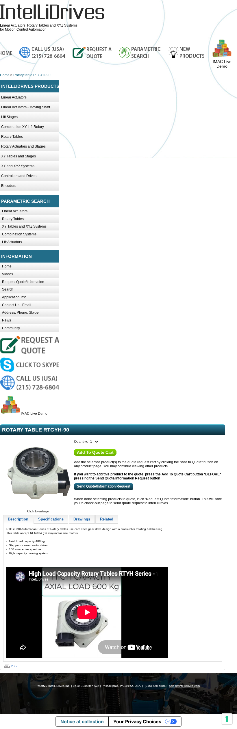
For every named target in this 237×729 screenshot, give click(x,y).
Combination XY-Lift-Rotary (22, 127)
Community (11, 328)
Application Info (14, 297)
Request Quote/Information (23, 282)
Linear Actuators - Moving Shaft (25, 107)
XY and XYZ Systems (17, 166)
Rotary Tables (12, 137)
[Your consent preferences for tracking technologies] (226, 718)
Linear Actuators (14, 97)
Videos (7, 274)
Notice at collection (82, 721)
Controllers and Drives (18, 176)
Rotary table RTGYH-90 (32, 75)
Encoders (8, 186)
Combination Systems (19, 234)
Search (7, 289)
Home (5, 75)
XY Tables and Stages (18, 156)
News (6, 320)
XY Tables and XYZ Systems (24, 226)
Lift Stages (9, 117)
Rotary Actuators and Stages (23, 146)
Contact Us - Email (16, 305)
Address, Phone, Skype (20, 312)
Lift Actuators (12, 242)
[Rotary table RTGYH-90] (38, 507)
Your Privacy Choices (137, 721)
